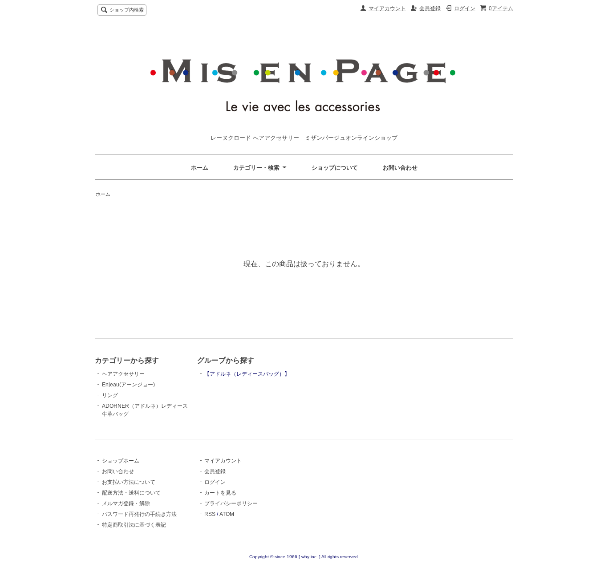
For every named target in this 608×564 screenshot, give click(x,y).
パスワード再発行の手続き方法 (139, 514)
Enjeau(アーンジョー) (128, 384)
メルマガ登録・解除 (126, 503)
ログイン (464, 8)
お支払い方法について (128, 482)
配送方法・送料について (131, 493)
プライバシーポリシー (231, 503)
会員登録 (430, 8)
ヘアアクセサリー (123, 374)
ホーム (199, 167)
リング (110, 395)
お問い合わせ (400, 167)
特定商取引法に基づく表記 (134, 525)
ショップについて (335, 167)
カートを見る (220, 493)
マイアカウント (387, 8)
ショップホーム (120, 461)
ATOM (226, 514)
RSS (209, 514)
